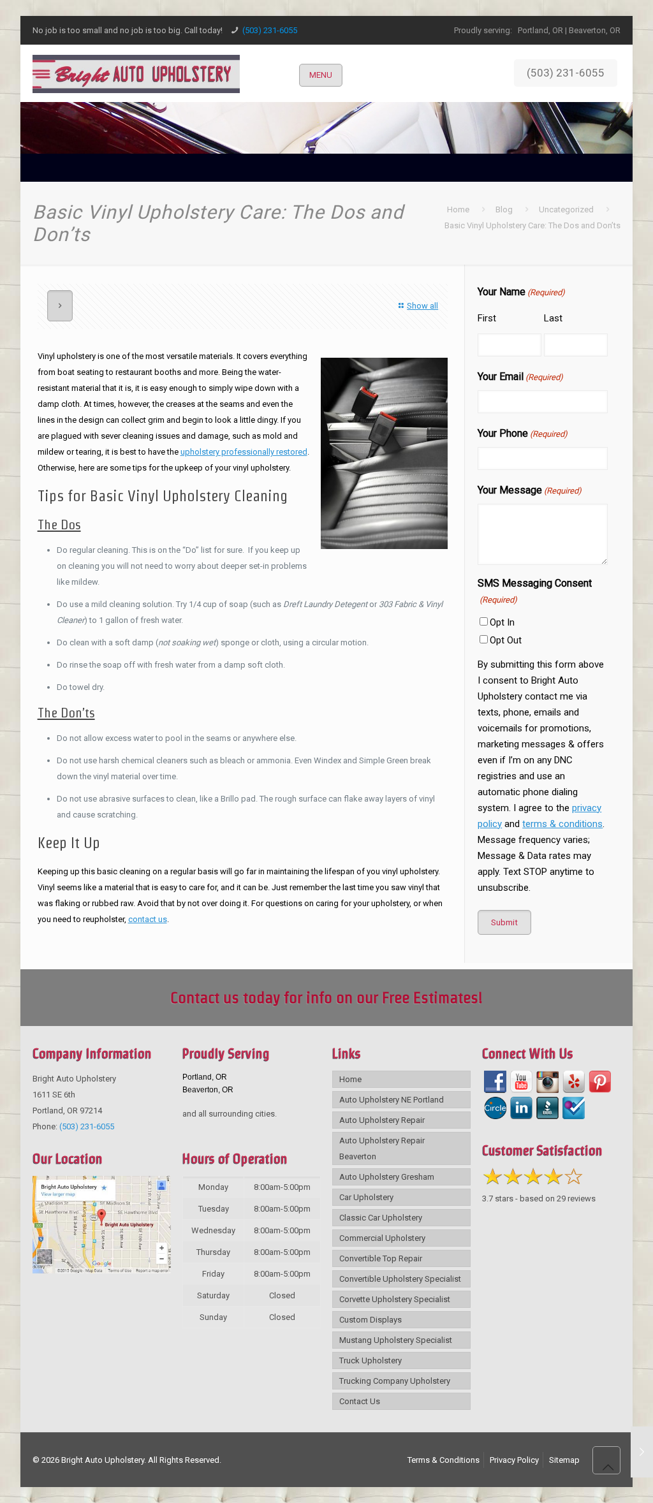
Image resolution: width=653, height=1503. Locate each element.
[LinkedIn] (521, 1108)
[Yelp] (573, 1082)
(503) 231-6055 (269, 30)
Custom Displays (370, 1319)
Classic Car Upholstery (380, 1217)
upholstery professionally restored (243, 452)
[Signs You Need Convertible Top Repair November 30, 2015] (642, 1451)
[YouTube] (521, 1082)
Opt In (502, 622)
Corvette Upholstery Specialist (394, 1299)
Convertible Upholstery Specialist (400, 1279)
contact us (147, 919)
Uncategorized (566, 209)
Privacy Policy (514, 1460)
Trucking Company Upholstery (394, 1381)
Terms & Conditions (443, 1460)
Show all (422, 306)
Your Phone (523, 433)
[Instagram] (547, 1082)
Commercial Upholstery (382, 1238)
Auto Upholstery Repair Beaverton (382, 1148)
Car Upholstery (366, 1197)
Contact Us (359, 1401)
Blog (504, 209)
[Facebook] (495, 1082)
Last (553, 318)
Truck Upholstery (370, 1360)
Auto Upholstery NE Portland (391, 1099)
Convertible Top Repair (380, 1258)
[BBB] (547, 1108)
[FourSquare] (573, 1108)
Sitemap (564, 1460)
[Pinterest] (600, 1082)
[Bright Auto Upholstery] (101, 1270)
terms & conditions (562, 824)
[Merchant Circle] (495, 1108)
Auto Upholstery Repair (382, 1120)
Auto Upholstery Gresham (386, 1177)
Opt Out (506, 640)
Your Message (530, 490)
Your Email (520, 376)
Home (458, 209)
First (487, 318)
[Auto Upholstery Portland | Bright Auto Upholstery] (136, 73)
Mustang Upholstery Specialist (395, 1340)
